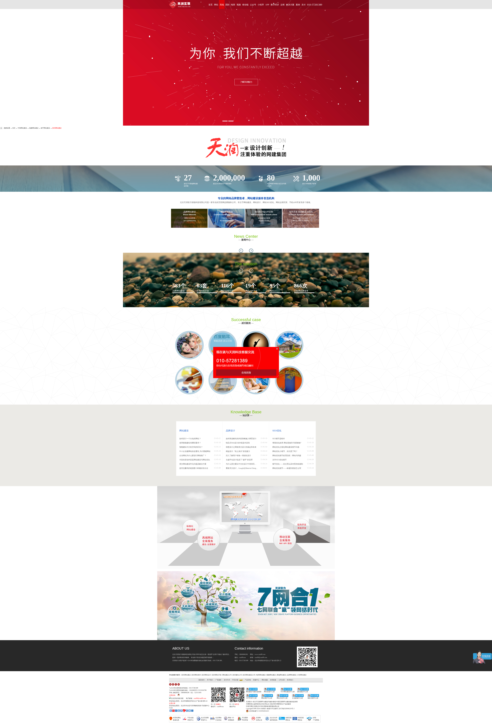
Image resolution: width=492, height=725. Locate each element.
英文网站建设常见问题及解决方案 (192, 464)
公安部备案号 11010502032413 (259, 711)
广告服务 (218, 680)
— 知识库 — (246, 415)
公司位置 (282, 680)
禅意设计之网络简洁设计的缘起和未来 (241, 447)
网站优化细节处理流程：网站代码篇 (286, 456)
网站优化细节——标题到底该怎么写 (286, 468)
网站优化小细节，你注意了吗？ (285, 451)
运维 (282, 5)
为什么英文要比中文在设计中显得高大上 (242, 464)
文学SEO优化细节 (279, 460)
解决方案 (290, 5)
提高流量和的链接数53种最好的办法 (193, 468)
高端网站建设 (281, 675)
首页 (210, 5)
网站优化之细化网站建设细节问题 (285, 447)
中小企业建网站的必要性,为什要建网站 (194, 451)
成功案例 (246, 323)
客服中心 (256, 680)
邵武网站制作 (196, 675)
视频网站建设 (271, 675)
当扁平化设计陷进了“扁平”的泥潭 (239, 460)
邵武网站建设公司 (249, 675)
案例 (298, 5)
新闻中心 (246, 240)
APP (267, 5)
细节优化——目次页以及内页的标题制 (287, 464)
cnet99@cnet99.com (200, 698)
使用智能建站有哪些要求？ (190, 443)
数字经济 (275, 5)
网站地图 (265, 680)
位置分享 (172, 703)
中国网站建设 (22, 128)
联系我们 (290, 680)
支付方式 (227, 680)
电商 (233, 5)
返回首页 (201, 680)
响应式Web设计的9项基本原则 (238, 443)
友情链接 (273, 680)
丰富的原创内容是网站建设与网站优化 (194, 460)
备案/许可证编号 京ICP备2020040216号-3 (280, 708)
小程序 (261, 5)
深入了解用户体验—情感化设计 (238, 456)
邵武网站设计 (206, 675)
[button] (241, 251)
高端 (222, 5)
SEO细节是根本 (278, 439)
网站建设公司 (227, 675)
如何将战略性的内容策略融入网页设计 (241, 439)
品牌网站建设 (291, 675)
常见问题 (235, 680)
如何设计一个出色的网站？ (190, 439)
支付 (303, 5)
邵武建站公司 (237, 675)
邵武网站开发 (216, 675)
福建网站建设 (33, 128)
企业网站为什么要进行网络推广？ (192, 456)
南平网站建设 (45, 128)
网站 (216, 5)
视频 (239, 5)
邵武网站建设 (186, 675)
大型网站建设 (301, 675)
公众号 (253, 5)
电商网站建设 (260, 675)
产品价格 (248, 680)
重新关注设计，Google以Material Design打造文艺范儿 (242, 468)
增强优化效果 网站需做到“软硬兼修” (286, 443)
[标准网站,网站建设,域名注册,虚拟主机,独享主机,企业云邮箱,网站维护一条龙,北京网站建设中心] (181, 711)
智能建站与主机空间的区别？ (191, 447)
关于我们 (210, 680)
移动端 (245, 5)
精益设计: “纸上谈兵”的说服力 (238, 451)
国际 (227, 5)
